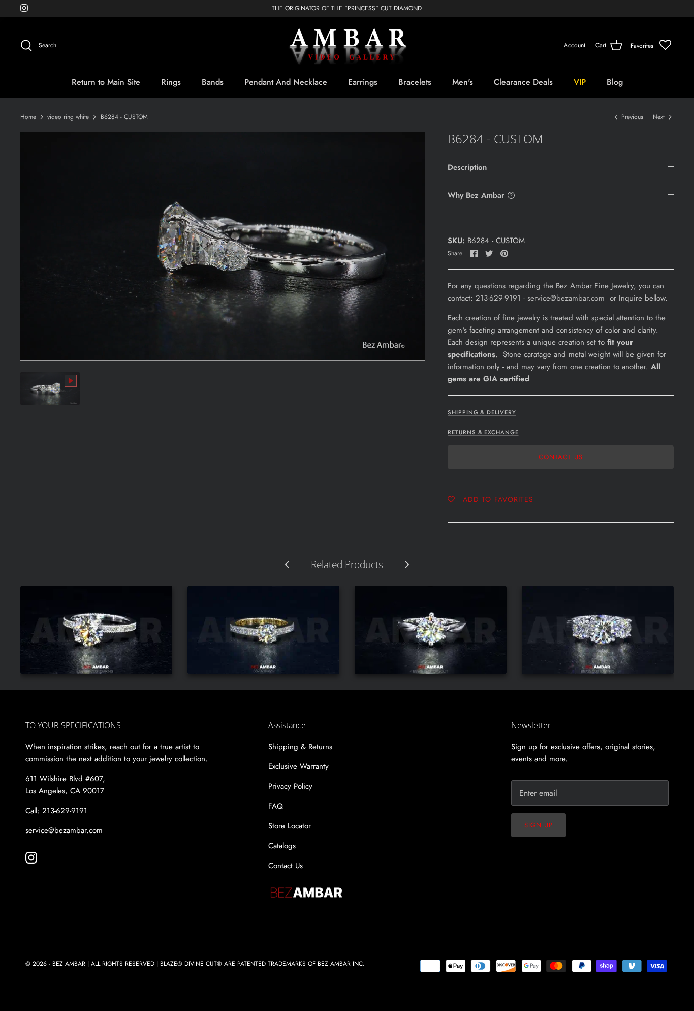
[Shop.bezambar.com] (347, 46)
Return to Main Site (106, 82)
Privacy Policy (290, 786)
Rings (171, 82)
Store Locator (289, 825)
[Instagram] (24, 8)
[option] (223, 246)
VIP (580, 82)
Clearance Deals (523, 82)
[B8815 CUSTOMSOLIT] (431, 630)
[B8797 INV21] (263, 630)
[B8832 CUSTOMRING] (96, 630)
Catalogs (282, 845)
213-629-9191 (498, 298)
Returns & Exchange (483, 432)
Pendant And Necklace (285, 82)
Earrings (362, 82)
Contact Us (561, 457)
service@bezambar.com (566, 298)
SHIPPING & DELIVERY (482, 412)
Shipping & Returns (300, 746)
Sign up (538, 825)
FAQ (275, 806)
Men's (462, 82)
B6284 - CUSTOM (124, 117)
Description (467, 167)
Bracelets (414, 82)
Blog (615, 82)
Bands (213, 82)
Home (28, 117)
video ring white (68, 117)
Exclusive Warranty (298, 766)
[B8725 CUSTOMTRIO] (598, 630)
